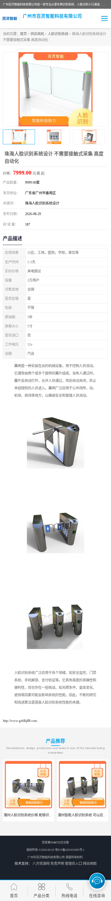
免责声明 (57, 864)
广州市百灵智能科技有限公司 (46, 857)
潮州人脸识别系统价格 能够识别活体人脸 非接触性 (42, 815)
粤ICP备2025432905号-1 (70, 849)
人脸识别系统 (58, 34)
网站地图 (89, 864)
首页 (23, 34)
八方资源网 (41, 864)
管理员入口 (73, 864)
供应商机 (37, 34)
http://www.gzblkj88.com (20, 721)
